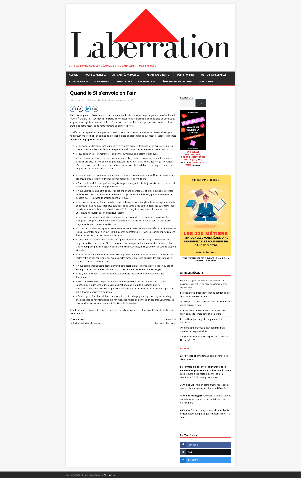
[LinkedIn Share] (88, 109)
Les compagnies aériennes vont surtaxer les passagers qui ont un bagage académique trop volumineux (203, 284)
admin (93, 100)
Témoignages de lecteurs (177, 81)
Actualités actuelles (125, 74)
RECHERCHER (187, 97)
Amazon (185, 162)
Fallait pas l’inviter (157, 74)
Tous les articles (95, 74)
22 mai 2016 (79, 100)
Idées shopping (186, 74)
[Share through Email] (95, 109)
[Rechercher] (200, 103)
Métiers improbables (213, 74)
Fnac (199, 159)
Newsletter (124, 81)
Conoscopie (206, 81)
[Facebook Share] (73, 109)
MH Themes (109, 475)
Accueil (73, 74)
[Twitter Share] (80, 109)
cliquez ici (211, 260)
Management (102, 81)
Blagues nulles (78, 81)
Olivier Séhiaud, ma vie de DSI (115, 100)
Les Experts (145, 81)
